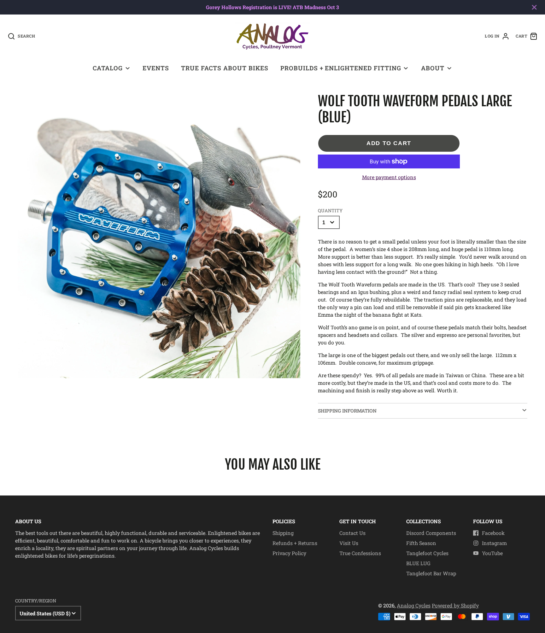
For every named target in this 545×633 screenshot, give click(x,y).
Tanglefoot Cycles (427, 553)
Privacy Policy (289, 553)
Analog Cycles (414, 605)
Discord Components (431, 533)
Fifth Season (421, 543)
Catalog (108, 68)
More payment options (389, 177)
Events (156, 68)
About (432, 68)
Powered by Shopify (455, 605)
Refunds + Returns (294, 543)
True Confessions (360, 553)
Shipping (283, 533)
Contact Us (352, 533)
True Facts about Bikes (224, 68)
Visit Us (348, 543)
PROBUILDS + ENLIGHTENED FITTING (340, 68)
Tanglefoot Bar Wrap (431, 573)
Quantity (330, 211)
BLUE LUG (418, 563)
